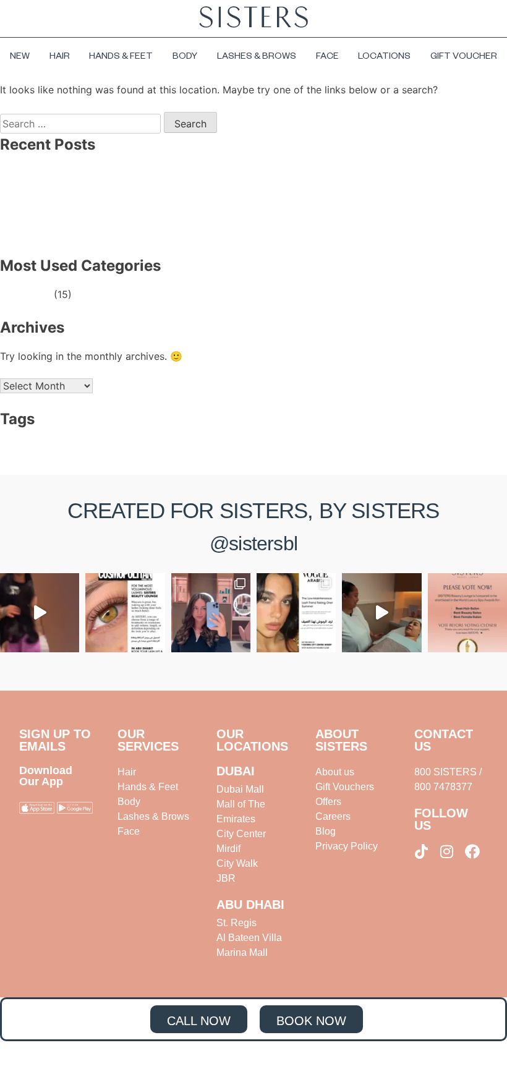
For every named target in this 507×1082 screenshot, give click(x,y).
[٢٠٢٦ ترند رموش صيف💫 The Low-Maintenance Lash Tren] (296, 612)
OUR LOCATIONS (252, 740)
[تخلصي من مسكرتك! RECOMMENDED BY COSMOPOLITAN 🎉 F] (124, 612)
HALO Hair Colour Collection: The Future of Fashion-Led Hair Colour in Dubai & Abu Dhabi (236, 173)
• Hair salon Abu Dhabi (364, 439)
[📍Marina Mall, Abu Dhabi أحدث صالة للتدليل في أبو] (39, 612)
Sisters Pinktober (64, 232)
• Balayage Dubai (87, 439)
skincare (43, 439)
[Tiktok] (421, 851)
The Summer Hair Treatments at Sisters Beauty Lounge (153, 203)
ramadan (13, 439)
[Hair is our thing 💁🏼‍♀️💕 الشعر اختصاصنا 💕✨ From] (210, 612)
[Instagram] (447, 851)
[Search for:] (82, 123)
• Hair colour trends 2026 (285, 439)
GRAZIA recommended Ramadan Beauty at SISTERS (146, 188)
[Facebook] (472, 851)
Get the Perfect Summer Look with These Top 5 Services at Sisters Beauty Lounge (218, 217)
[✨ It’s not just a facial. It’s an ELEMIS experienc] (381, 612)
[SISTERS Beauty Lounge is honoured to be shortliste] (467, 612)
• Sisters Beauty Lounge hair (95, 454)
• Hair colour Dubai (212, 439)
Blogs (38, 294)
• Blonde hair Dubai (148, 439)
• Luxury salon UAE (433, 439)
